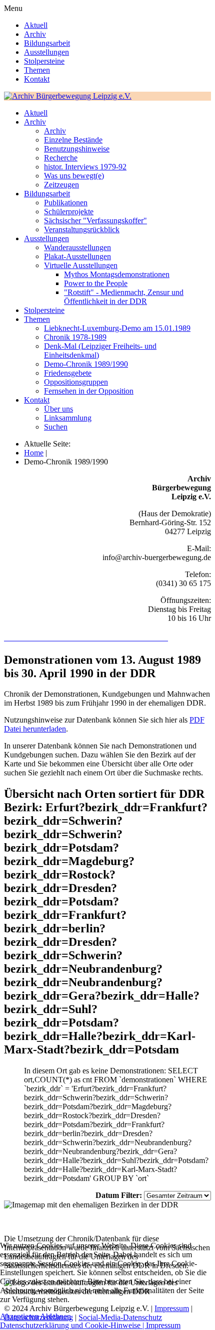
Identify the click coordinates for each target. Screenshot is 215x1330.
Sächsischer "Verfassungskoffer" (95, 220)
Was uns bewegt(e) (74, 175)
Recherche (61, 157)
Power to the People (96, 283)
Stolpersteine (44, 61)
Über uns (58, 409)
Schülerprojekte (69, 211)
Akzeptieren (19, 1316)
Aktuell (36, 25)
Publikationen (66, 202)
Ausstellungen (46, 52)
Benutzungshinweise (77, 149)
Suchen (56, 427)
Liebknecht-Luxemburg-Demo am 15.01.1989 (117, 328)
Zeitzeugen (61, 184)
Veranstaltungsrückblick (82, 229)
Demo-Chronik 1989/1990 (86, 364)
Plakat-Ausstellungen (77, 256)
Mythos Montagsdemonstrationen (117, 274)
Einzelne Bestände (73, 140)
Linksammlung (68, 418)
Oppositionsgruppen (76, 382)
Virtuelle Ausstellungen (81, 265)
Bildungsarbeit (47, 43)
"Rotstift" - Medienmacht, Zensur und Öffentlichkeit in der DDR (124, 296)
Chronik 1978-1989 (75, 337)
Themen (37, 70)
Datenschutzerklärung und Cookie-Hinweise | (73, 1325)
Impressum (163, 1325)
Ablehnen (55, 1316)
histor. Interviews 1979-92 (85, 166)
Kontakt (37, 79)
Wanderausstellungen (77, 247)
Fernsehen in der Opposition (89, 391)
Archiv (35, 34)
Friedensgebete (68, 373)
